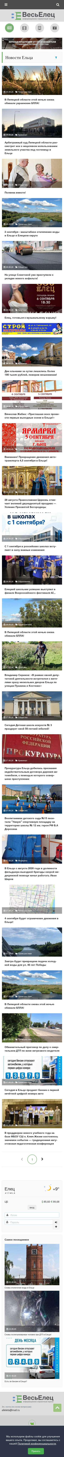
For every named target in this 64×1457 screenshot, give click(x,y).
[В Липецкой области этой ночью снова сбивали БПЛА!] (32, 619)
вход (32, 1207)
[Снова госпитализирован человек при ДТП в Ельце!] (32, 1311)
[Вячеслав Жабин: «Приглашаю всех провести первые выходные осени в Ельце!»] (32, 401)
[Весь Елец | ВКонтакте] (32, 1423)
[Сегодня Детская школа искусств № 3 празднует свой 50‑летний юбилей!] (32, 712)
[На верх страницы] (57, 1408)
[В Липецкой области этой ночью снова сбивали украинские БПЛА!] (32, 86)
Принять (35, 1451)
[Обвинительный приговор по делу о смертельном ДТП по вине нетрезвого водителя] (32, 1034)
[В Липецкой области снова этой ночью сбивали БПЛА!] (32, 991)
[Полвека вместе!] (32, 178)
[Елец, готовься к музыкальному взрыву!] (32, 303)
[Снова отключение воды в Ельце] (32, 1264)
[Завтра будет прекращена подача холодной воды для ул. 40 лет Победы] (32, 948)
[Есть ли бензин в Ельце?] (32, 1358)
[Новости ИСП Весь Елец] (32, 15)
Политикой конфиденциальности (37, 1443)
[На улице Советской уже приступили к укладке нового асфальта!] (32, 262)
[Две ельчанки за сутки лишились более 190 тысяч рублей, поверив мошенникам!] (32, 358)
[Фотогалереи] (54, 28)
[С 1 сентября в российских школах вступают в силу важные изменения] (32, 533)
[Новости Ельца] (9, 28)
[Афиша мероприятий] (24, 28)
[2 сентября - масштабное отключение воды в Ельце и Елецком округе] (32, 219)
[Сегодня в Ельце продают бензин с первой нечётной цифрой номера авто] (32, 1077)
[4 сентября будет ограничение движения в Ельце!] (32, 905)
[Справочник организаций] (39, 28)
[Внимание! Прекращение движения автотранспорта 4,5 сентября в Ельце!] (32, 444)
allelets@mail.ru (11, 1410)
